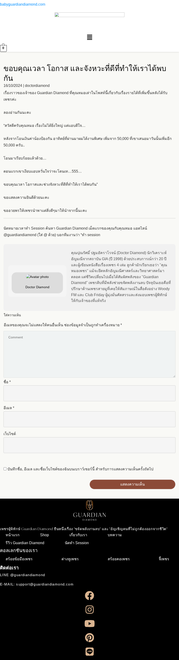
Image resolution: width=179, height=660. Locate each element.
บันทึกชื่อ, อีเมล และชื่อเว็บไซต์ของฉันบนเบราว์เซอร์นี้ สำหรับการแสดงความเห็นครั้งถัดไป (80, 469)
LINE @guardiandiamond (22, 575)
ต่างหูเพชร (70, 559)
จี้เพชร (164, 559)
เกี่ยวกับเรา (78, 535)
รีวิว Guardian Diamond (25, 543)
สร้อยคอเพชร (119, 559)
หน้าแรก (13, 535)
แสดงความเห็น (132, 484)
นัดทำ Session (77, 543)
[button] (89, 37)
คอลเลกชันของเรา (19, 550)
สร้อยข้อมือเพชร (19, 559)
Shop (44, 535)
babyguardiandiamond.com (22, 4)
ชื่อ (7, 382)
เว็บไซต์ (9, 434)
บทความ (115, 535)
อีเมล (8, 408)
